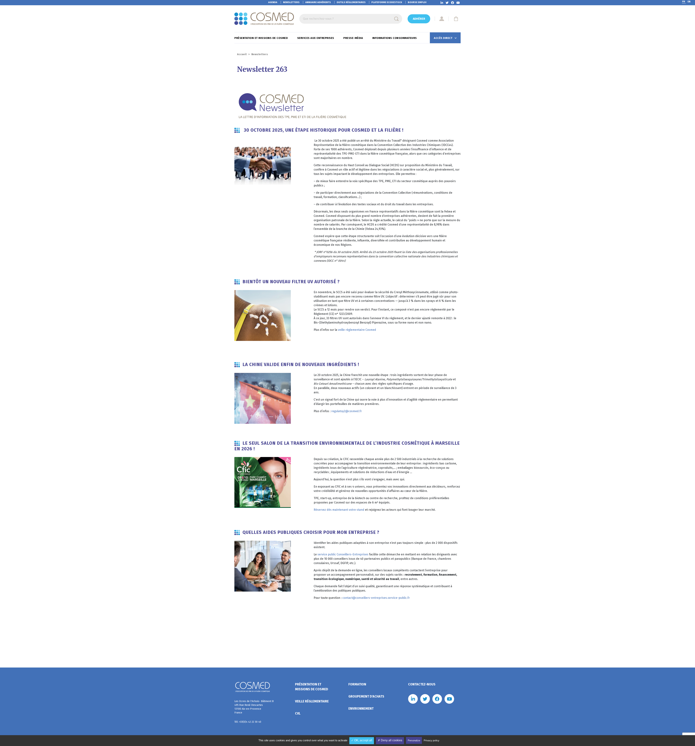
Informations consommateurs (395, 38)
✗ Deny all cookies (390, 740)
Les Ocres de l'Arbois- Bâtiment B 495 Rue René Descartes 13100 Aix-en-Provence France (254, 707)
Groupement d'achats (366, 696)
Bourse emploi (417, 2)
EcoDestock (386, 2)
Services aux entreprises (316, 38)
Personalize (414, 740)
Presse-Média (353, 38)
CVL (297, 713)
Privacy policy (431, 740)
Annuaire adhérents (318, 2)
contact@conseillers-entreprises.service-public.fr (376, 598)
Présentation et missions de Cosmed (261, 38)
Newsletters (291, 2)
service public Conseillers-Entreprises (342, 554)
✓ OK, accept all (361, 740)
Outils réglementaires (351, 2)
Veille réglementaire (312, 701)
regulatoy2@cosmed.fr (346, 411)
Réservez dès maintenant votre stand (339, 509)
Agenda (272, 2)
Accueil (242, 54)
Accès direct (443, 38)
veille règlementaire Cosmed (357, 329)
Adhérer (419, 18)
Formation (357, 684)
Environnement (361, 709)
